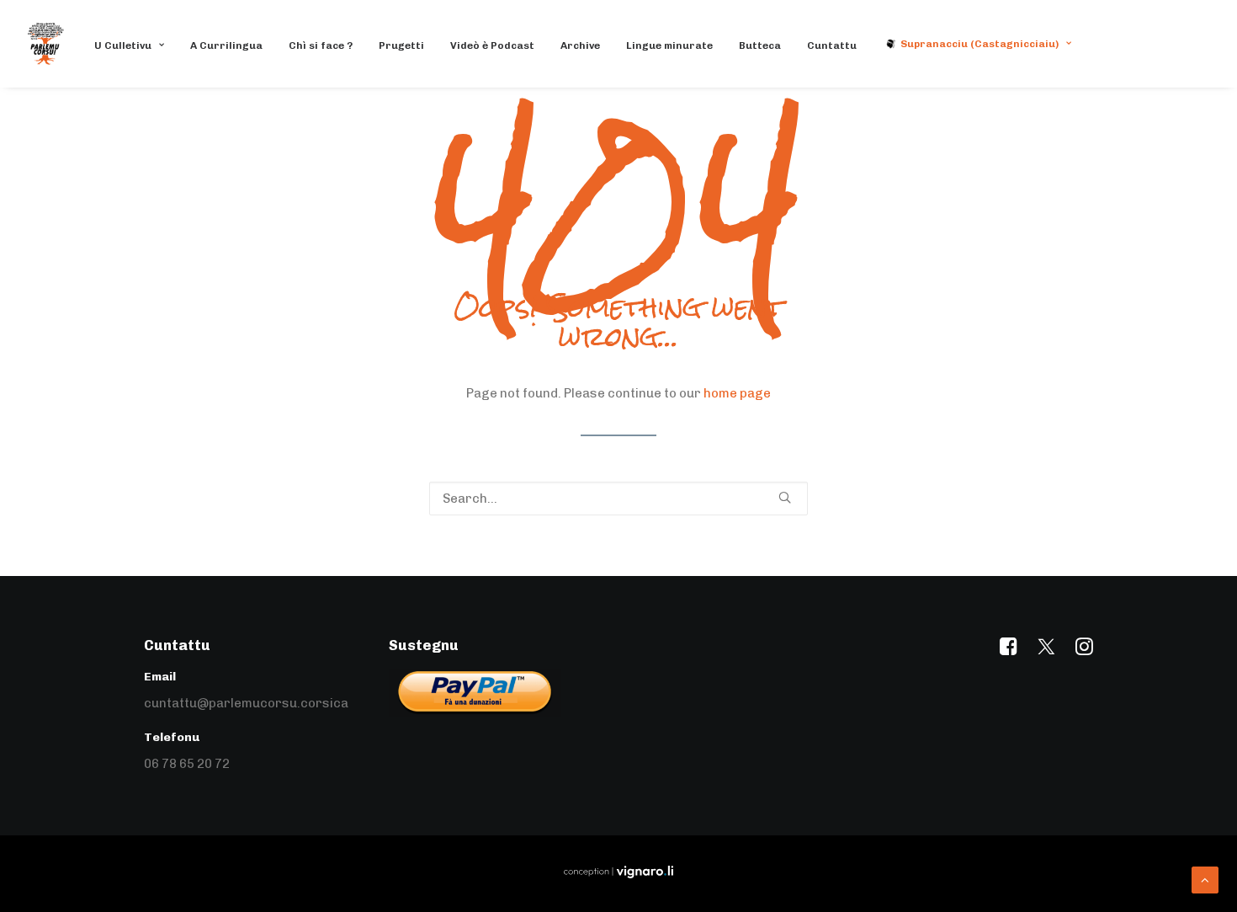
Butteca (760, 45)
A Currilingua (226, 45)
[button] (785, 497)
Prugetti (401, 45)
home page (737, 393)
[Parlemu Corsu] (46, 44)
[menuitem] (135, 45)
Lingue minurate (669, 45)
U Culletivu (122, 45)
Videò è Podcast (492, 45)
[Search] (618, 498)
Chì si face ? (321, 45)
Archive (580, 45)
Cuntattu (832, 45)
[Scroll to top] (1205, 879)
